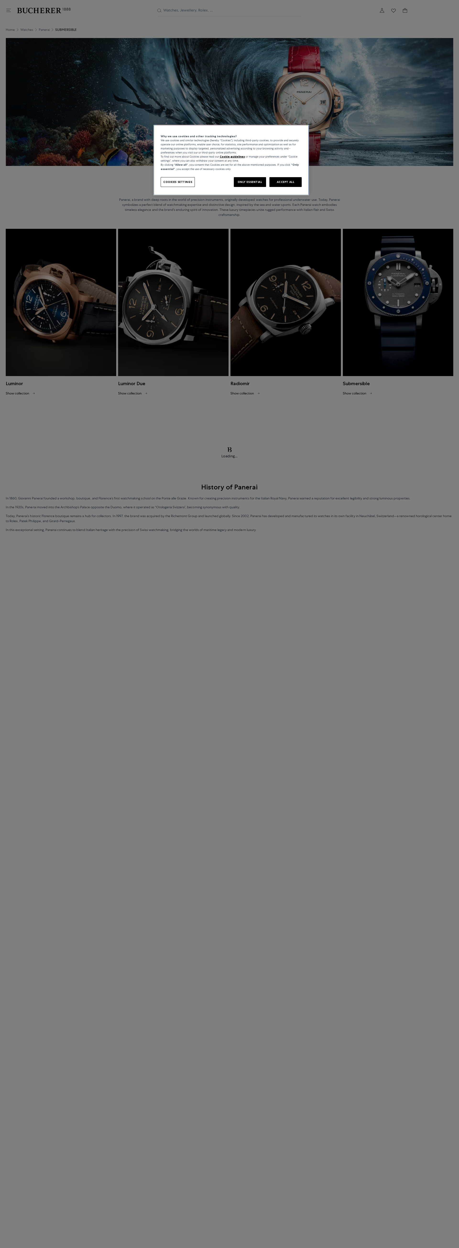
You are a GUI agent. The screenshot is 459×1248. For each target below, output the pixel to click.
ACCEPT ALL (286, 182)
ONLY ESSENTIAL (250, 182)
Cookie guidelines (232, 156)
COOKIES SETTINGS (177, 182)
